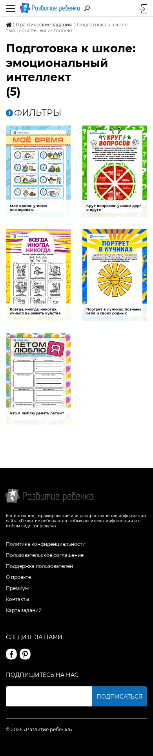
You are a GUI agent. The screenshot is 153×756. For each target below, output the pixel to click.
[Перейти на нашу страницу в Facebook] (11, 654)
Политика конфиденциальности (46, 544)
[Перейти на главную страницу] (49, 8)
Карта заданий (24, 610)
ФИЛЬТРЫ (38, 113)
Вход (142, 8)
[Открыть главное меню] (10, 8)
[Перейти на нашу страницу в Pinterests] (25, 654)
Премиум (17, 588)
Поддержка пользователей (39, 566)
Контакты (17, 599)
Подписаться (119, 696)
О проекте (18, 577)
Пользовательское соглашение (45, 555)
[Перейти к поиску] (87, 8)
